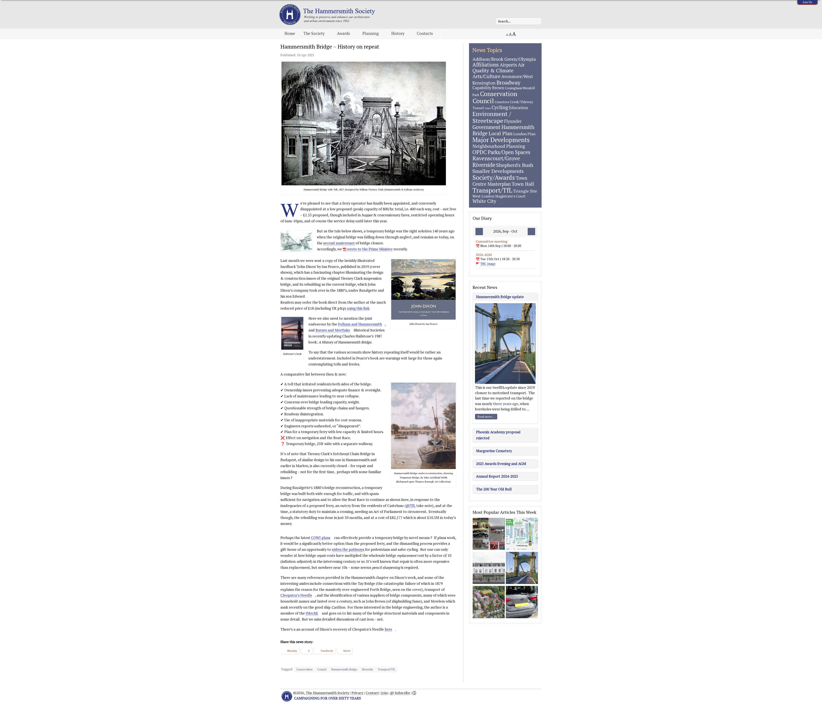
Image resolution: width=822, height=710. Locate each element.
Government (486, 127)
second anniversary (339, 243)
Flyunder (513, 121)
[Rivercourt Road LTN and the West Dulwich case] (522, 602)
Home (289, 33)
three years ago (505, 403)
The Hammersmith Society (327, 693)
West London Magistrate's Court (499, 196)
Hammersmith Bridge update (500, 296)
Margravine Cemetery (494, 451)
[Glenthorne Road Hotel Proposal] (489, 568)
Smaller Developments (498, 171)
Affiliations (485, 64)
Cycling (499, 107)
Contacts (425, 33)
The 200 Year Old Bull (494, 489)
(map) (487, 264)
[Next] (531, 231)
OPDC (479, 152)
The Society (314, 33)
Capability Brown (488, 87)
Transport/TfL (386, 669)
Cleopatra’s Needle (296, 595)
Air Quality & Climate (498, 67)
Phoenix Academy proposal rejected (498, 435)
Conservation (304, 669)
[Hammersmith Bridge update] (522, 568)
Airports (508, 65)
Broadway (508, 82)
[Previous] (479, 231)
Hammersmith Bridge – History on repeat (329, 46)
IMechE (312, 613)
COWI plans (320, 537)
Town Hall (523, 184)
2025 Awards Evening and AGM (501, 463)
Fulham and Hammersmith (360, 324)
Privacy (357, 693)
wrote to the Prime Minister (370, 249)
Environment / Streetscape (491, 117)
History (397, 33)
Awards (343, 33)
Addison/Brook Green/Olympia (504, 59)
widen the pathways (348, 549)
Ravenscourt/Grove (496, 158)
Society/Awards (493, 177)
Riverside (367, 669)
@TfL (410, 505)
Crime (488, 108)
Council (321, 669)
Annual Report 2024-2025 (497, 476)
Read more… (486, 416)
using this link (358, 308)
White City (484, 201)
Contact (372, 693)
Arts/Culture (486, 76)
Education (518, 107)
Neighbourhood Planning (498, 146)
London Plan (524, 133)
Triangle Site (525, 191)
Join (384, 693)
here (388, 629)
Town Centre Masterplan (499, 181)
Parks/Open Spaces (509, 152)
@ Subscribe (400, 693)
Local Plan (500, 133)
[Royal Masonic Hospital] (489, 602)
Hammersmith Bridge (344, 669)
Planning (370, 33)
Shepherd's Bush (514, 165)
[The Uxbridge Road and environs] (489, 534)
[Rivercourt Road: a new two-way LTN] (522, 534)
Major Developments (501, 140)
